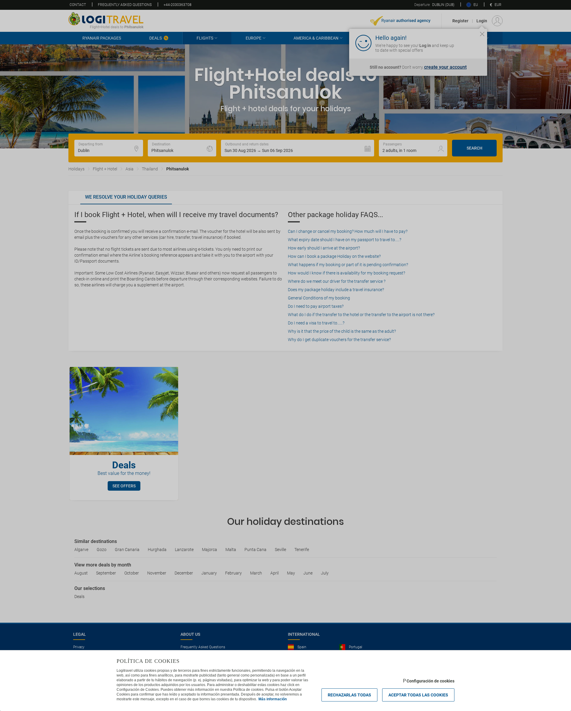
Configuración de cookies (430, 681)
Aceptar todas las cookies (418, 695)
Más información (272, 699)
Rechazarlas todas (349, 695)
